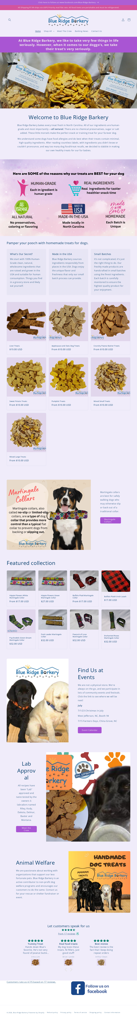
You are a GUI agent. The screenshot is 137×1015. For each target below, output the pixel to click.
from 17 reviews (66, 933)
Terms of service (80, 1012)
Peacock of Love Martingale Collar (80, 635)
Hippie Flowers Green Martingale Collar (50, 596)
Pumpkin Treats (58, 401)
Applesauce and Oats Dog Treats (66, 346)
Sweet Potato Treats (18, 401)
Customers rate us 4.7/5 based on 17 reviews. (31, 982)
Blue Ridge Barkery (20, 1013)
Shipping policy (96, 1012)
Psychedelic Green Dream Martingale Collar (20, 639)
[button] (10, 20)
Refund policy (52, 1012)
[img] (68, 930)
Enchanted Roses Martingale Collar (111, 637)
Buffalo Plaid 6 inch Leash (115, 596)
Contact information (112, 1012)
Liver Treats (14, 346)
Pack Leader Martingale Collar (51, 635)
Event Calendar (90, 730)
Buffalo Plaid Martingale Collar (83, 596)
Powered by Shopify (36, 1013)
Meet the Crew (26, 829)
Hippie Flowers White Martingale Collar (18, 596)
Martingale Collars (109, 520)
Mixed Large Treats (17, 457)
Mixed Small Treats (102, 401)
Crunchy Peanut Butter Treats (107, 346)
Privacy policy (65, 1012)
